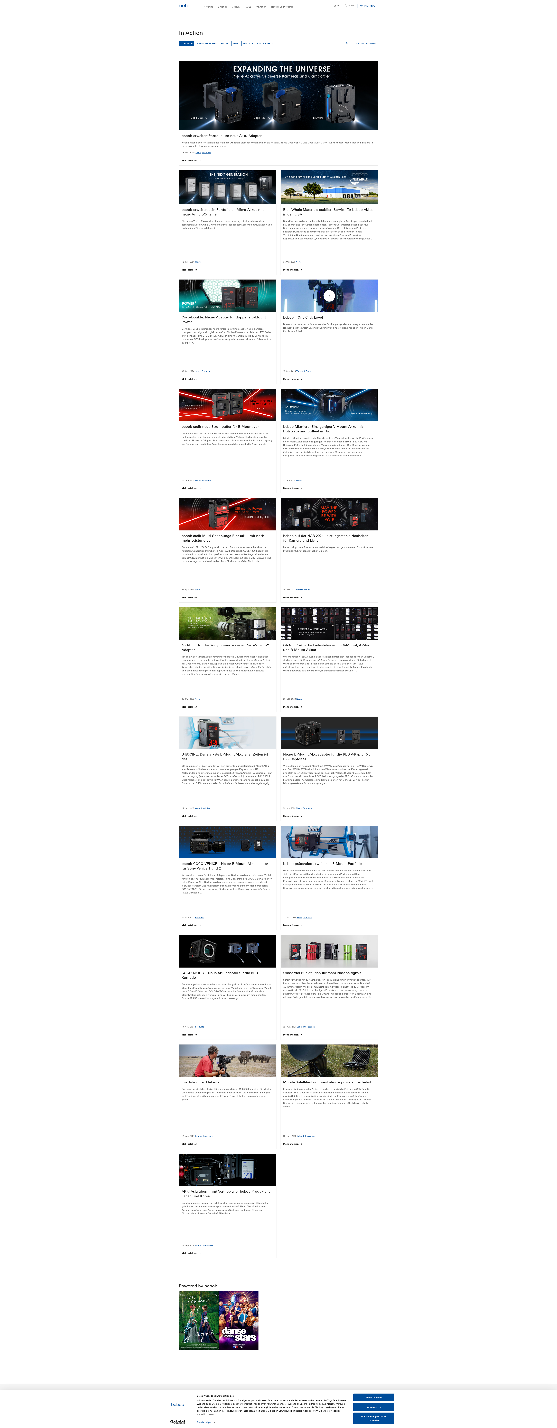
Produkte (248, 43)
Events (224, 43)
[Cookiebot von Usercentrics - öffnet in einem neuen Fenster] (177, 1422)
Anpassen (372, 1407)
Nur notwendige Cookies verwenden (373, 1418)
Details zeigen (204, 1422)
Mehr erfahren (189, 160)
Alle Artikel (186, 43)
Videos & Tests (265, 43)
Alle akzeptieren (374, 1397)
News (235, 43)
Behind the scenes (207, 43)
